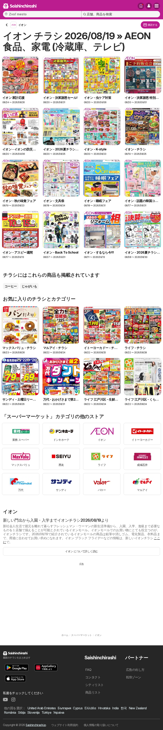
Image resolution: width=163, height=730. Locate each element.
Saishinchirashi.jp (36, 725)
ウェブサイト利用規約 (64, 725)
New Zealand (138, 708)
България (64, 708)
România (10, 712)
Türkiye (46, 712)
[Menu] (156, 6)
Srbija (21, 712)
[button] (148, 6)
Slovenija (33, 712)
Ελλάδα (90, 708)
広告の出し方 (135, 670)
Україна (58, 712)
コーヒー (11, 286)
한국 (124, 708)
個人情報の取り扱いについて (101, 725)
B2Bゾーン (133, 677)
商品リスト (93, 692)
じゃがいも (29, 286)
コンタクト (93, 677)
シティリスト (94, 685)
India (115, 708)
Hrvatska (104, 708)
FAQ (88, 670)
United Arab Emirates (41, 708)
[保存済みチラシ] (141, 6)
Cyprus (77, 708)
